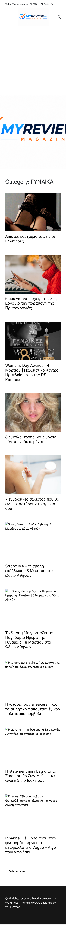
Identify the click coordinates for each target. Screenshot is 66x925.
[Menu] (7, 17)
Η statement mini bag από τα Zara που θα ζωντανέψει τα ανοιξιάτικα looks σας (30, 776)
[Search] (59, 17)
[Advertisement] (33, 61)
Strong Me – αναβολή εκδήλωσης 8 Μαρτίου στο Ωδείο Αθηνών (29, 571)
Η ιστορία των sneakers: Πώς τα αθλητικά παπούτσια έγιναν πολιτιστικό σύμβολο (32, 709)
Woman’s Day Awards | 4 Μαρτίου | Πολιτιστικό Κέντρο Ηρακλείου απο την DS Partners (32, 372)
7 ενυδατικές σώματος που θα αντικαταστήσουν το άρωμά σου (32, 504)
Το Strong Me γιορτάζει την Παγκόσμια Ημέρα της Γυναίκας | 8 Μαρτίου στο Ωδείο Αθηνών (29, 640)
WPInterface (12, 907)
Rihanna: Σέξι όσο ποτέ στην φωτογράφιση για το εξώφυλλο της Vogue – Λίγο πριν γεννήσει (30, 845)
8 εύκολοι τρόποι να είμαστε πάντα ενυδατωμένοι (30, 439)
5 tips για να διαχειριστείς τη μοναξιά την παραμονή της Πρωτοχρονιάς (31, 303)
